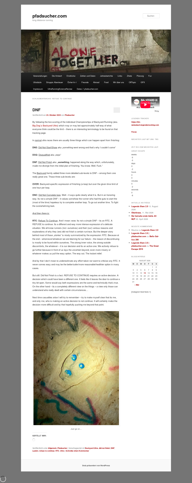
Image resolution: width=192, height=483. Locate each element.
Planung (140, 75)
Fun (150, 75)
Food (106, 82)
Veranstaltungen (40, 75)
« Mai (137, 284)
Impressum (38, 88)
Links (120, 75)
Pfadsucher (70, 115)
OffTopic (132, 82)
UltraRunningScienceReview (60, 88)
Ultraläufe (37, 82)
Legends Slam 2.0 (139, 206)
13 (145, 273)
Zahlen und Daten (87, 75)
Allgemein (52, 448)
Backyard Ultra (91, 448)
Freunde (84, 82)
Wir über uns (118, 82)
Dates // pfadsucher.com (87, 88)
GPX (143, 82)
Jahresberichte (106, 75)
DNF (36, 109)
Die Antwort (57, 75)
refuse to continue (47, 450)
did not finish (104, 448)
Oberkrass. (136, 212)
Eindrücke (71, 75)
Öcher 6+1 (72, 82)
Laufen (35, 450)
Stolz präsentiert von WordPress (96, 465)
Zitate (129, 75)
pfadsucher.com (49, 15)
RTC (57, 450)
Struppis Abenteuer (54, 82)
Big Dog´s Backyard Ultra (44, 125)
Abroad (96, 82)
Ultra (62, 450)
